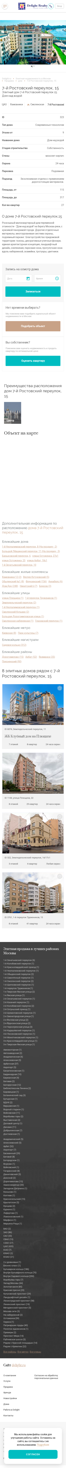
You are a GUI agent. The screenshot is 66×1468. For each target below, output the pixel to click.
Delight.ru (6, 78)
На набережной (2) (13, 1315)
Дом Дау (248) (10, 586)
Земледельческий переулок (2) (19, 602)
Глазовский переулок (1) (48, 621)
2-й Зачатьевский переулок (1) (19, 998)
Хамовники (16, 104)
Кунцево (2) (9, 1206)
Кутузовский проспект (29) (17, 1293)
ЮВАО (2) (8, 1253)
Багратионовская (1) (13, 1070)
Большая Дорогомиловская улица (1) (23, 616)
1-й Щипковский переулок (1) (18, 984)
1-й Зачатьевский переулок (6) (19, 960)
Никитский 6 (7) (28, 586)
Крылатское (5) (11, 1202)
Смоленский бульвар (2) (15, 611)
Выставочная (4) (11, 1120)
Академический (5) (13, 1139)
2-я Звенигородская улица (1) (18, 1016)
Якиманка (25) (47, 657)
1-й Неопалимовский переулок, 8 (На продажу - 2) (29, 546)
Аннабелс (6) (55, 581)
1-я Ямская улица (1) (14, 995)
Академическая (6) (13, 1056)
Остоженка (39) (11, 1318)
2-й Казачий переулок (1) (16, 1002)
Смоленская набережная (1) (18, 621)
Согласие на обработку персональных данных (46, 1377)
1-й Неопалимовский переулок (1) (21, 607)
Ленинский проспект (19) (16, 1304)
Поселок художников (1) (15, 1329)
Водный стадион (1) (13, 1109)
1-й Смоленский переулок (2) (18, 981)
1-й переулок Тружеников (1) (41, 598)
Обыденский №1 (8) (13, 581)
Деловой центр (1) (12, 1123)
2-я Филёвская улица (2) (15, 1020)
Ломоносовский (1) (13, 1216)
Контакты (8, 1415)
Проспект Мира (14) (13, 1336)
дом (20, 81)
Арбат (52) (31, 657)
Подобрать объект (33, 326)
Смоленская (37, 104)
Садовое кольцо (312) (14, 645)
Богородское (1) (11, 1160)
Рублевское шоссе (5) (14, 1339)
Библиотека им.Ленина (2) (17, 1088)
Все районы (9, 1351)
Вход (59, 6)
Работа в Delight (11, 1409)
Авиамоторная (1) (12, 1049)
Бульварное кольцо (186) (16, 1269)
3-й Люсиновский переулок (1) (19, 1034)
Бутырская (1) (10, 1099)
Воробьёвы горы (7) (13, 1279)
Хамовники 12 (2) (11, 577)
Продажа (9, 81)
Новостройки (10, 1398)
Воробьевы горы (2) (13, 1116)
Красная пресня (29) (13, 1290)
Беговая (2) (9, 1081)
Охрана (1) (8, 1322)
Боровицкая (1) (11, 1092)
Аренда (7, 1392)
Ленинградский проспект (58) (18, 1300)
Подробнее (43, 1444)
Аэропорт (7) (9, 1149)
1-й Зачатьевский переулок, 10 (19, 565)
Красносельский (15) (14, 1199)
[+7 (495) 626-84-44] (51, 6)
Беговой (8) (9, 1156)
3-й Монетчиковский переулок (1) (20, 1037)
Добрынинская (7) (12, 1130)
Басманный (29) (11, 1153)
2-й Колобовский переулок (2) (18, 1006)
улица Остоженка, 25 (13, 560)
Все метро (23, 1351)
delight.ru (19, 1365)
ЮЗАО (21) (8, 1257)
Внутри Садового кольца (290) (18, 1276)
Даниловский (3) (12, 1174)
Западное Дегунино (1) (15, 1188)
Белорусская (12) (12, 1085)
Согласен (33, 1454)
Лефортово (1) (10, 1213)
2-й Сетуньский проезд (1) (16, 1009)
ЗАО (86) (7, 1232)
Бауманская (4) (11, 1077)
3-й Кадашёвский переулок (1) (19, 1030)
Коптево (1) (9, 1195)
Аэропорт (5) (9, 1067)
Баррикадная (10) (12, 1074)
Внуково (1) (9, 1164)
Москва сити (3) (11, 1311)
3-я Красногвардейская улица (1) (20, 1041)
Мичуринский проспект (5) (17, 1307)
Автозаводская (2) (12, 1053)
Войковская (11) (11, 1113)
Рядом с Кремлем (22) (14, 1346)
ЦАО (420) (8, 1246)
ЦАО (4, 104)
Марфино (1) (9, 1220)
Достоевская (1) (11, 1134)
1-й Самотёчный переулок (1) (18, 977)
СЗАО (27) (8, 1243)
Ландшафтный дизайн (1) (16, 1297)
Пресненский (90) (11, 661)
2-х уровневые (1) (12, 1262)
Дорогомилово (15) (13, 657)
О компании (9, 1375)
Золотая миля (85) (12, 1286)
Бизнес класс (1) (12, 1265)
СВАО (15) (8, 1239)
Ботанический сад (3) (14, 1095)
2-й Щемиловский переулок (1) (19, 1013)
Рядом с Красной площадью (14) (20, 1343)
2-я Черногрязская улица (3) (17, 1027)
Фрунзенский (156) (36, 581)
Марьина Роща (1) (12, 1223)
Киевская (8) (9, 633)
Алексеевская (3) (12, 1060)
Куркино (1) (9, 1209)
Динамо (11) (9, 1127)
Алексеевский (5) (12, 1142)
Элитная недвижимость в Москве (33, 78)
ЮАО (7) (7, 1250)
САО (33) (7, 1236)
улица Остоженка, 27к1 (45, 556)
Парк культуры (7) (28, 633)
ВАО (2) (7, 1228)
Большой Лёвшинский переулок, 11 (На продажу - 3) (31, 551)
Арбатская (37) (10, 1063)
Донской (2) (9, 1178)
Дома (6, 1404)
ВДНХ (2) (8, 1102)
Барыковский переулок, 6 (16, 556)
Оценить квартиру (33, 360)
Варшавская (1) (11, 1106)
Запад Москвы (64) (13, 1283)
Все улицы (35, 1351)
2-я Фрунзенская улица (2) (17, 1023)
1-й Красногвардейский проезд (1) (21, 967)
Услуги (6, 1381)
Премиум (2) (9, 1332)
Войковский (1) (11, 1167)
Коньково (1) (9, 1192)
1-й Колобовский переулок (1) (18, 963)
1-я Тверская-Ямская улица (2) (19, 991)
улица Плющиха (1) (13, 598)
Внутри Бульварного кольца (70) (20, 1272)
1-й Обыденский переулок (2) (18, 974)
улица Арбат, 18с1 (37, 560)
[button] (5, 42)
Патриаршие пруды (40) (15, 1325)
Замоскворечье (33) (13, 1185)
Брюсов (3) (45, 586)
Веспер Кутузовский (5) (36, 577)
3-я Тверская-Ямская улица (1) (19, 1044)
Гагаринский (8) (11, 1171)
